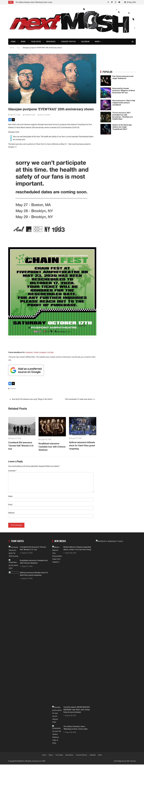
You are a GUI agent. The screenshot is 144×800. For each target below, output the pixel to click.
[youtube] (119, 2)
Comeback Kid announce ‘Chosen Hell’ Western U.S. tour (21, 445)
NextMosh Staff (30, 115)
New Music (51, 42)
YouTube (50, 352)
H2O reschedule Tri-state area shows (78, 399)
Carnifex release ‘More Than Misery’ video (29, 2)
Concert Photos (68, 42)
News (23, 42)
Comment (12, 471)
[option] (34, 2)
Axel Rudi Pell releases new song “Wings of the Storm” (32, 399)
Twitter (35, 352)
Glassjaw (13, 388)
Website (11, 513)
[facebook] (108, 2)
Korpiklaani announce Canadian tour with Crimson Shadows (52, 446)
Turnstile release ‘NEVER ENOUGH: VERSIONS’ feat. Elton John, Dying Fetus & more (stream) (76, 709)
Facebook (29, 352)
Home (13, 42)
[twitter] (112, 2)
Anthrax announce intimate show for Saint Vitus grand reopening (82, 445)
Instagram (42, 352)
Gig (41, 115)
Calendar (85, 42)
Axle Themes (131, 761)
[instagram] (115, 2)
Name (10, 496)
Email (10, 505)
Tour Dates (36, 42)
